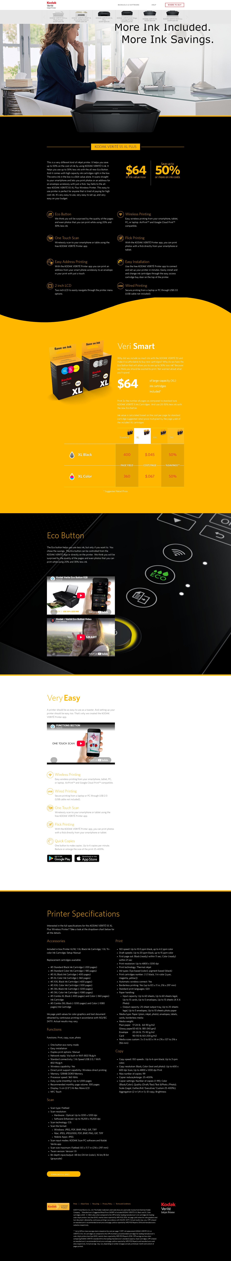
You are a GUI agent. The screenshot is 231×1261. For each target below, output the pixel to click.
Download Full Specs (60, 1174)
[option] (58, 17)
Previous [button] (44, 17)
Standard (124, 437)
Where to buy (174, 5)
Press (75, 1204)
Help (154, 5)
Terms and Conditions (123, 1204)
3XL (172, 437)
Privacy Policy (107, 1204)
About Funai (85, 1204)
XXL (155, 437)
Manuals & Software (128, 5)
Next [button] (186, 17)
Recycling (95, 1204)
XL (137, 437)
